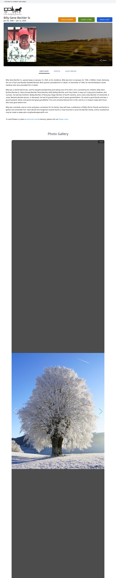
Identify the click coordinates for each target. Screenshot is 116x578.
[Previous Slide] (15, 411)
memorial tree (31, 119)
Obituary (44, 71)
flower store (63, 119)
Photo (57, 71)
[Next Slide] (100, 411)
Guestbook (70, 71)
